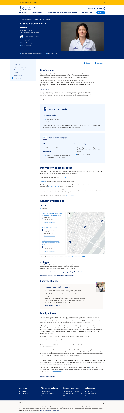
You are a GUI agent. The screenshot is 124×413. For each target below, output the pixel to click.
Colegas (16, 72)
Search (100, 8)
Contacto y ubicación (19, 69)
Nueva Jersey (88, 396)
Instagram (19, 393)
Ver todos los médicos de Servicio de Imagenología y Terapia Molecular (60, 272)
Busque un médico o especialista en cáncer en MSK (36, 19)
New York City (89, 391)
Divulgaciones (17, 78)
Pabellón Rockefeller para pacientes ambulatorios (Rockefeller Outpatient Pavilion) (51, 242)
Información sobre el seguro (20, 67)
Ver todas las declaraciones (47, 376)
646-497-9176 (70, 195)
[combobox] (53, 177)
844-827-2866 (23, 391)
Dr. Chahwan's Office (31, 53)
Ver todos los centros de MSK (76, 256)
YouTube (25, 393)
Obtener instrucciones (49, 222)
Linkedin (27, 393)
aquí (90, 367)
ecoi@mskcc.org (57, 371)
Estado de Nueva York (91, 393)
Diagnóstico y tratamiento (48, 393)
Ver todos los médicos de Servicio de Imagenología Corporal (57, 275)
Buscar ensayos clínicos (51, 305)
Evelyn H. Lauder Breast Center (49, 227)
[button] (95, 8)
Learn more (43, 181)
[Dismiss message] (104, 2)
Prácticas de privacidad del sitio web (49, 410)
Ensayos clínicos (18, 75)
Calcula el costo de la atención (71, 396)
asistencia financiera (53, 186)
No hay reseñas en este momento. (29, 32)
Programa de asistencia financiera (72, 393)
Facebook (21, 393)
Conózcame (17, 64)
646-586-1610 (33, 2)
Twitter (23, 393)
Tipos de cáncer (45, 391)
